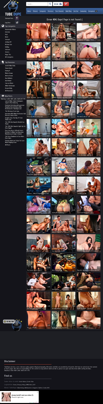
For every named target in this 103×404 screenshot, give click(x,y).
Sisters (7, 52)
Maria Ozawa (9, 73)
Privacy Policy (21, 385)
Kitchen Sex (8, 44)
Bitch (6, 37)
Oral (6, 34)
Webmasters (28, 388)
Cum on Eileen (9, 83)
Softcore (7, 49)
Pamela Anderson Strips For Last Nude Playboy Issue (14, 141)
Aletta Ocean (9, 76)
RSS (48, 388)
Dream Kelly (8, 88)
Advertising (20, 388)
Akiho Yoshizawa (10, 86)
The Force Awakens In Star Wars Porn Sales (14, 137)
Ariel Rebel (8, 81)
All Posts (7, 145)
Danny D (7, 71)
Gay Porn (7, 23)
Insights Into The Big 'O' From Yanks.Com (14, 118)
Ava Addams (8, 78)
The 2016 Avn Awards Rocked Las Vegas (14, 123)
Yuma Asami (8, 68)
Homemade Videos (10, 29)
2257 (34, 385)
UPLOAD (56, 4)
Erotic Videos (22, 381)
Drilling (7, 47)
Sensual (7, 39)
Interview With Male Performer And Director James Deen (15, 114)
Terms (14, 385)
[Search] (50, 4)
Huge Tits (8, 54)
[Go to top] (12, 325)
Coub (45, 388)
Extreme (7, 32)
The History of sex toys (12, 111)
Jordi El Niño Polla (10, 66)
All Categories (9, 57)
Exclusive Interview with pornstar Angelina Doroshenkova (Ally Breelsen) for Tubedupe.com (14, 107)
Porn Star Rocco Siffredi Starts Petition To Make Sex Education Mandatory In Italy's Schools (14, 132)
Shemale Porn (9, 18)
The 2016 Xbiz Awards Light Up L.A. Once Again (15, 127)
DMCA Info (29, 385)
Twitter (40, 388)
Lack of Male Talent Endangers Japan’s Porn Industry (14, 102)
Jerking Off (8, 42)
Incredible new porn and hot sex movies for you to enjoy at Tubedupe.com (13, 8)
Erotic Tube (30, 381)
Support (35, 388)
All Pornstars (9, 91)
